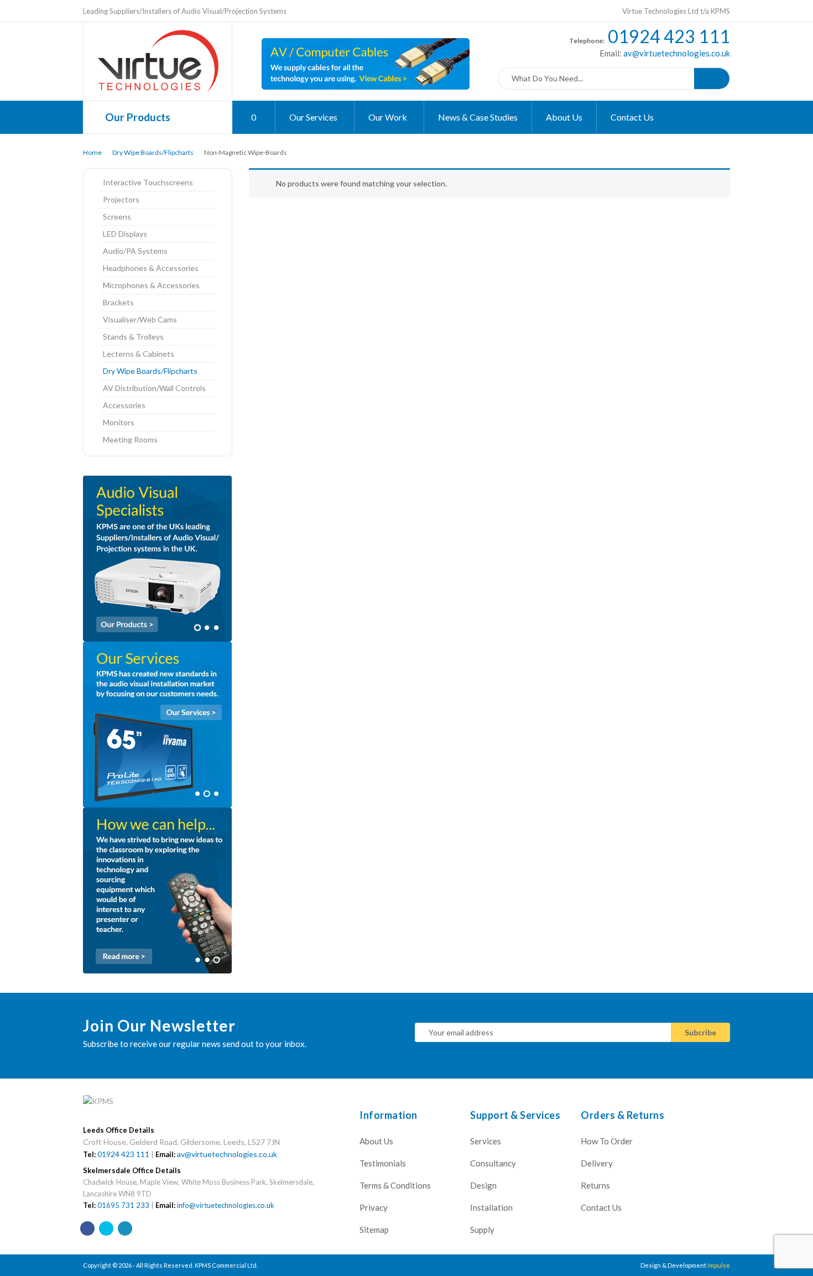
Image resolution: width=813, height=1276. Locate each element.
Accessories (124, 405)
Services (485, 1141)
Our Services (314, 117)
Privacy (373, 1207)
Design (483, 1185)
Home (92, 152)
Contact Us (632, 117)
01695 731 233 (123, 1205)
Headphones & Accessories (151, 268)
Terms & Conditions (395, 1185)
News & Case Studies (478, 117)
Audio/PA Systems (135, 251)
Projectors (121, 199)
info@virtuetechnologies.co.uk (225, 1205)
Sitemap (374, 1230)
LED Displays (125, 233)
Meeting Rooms (130, 439)
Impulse (718, 1265)
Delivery (597, 1163)
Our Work (388, 117)
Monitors (118, 422)
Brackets (118, 302)
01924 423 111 (669, 36)
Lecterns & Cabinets (138, 353)
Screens (117, 216)
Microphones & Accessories (151, 285)
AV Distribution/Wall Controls (154, 388)
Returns (595, 1185)
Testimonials (382, 1163)
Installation (491, 1207)
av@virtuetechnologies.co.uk (676, 53)
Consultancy (493, 1163)
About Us (564, 117)
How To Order (607, 1141)
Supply (482, 1230)
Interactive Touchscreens (148, 182)
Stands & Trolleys (133, 336)
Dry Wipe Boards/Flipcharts (153, 152)
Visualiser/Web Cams (140, 319)
